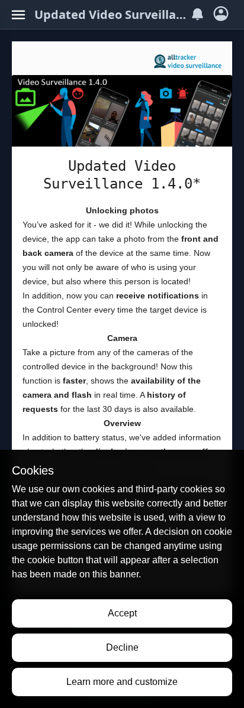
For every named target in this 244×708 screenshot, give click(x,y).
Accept (122, 613)
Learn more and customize (122, 682)
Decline (122, 647)
